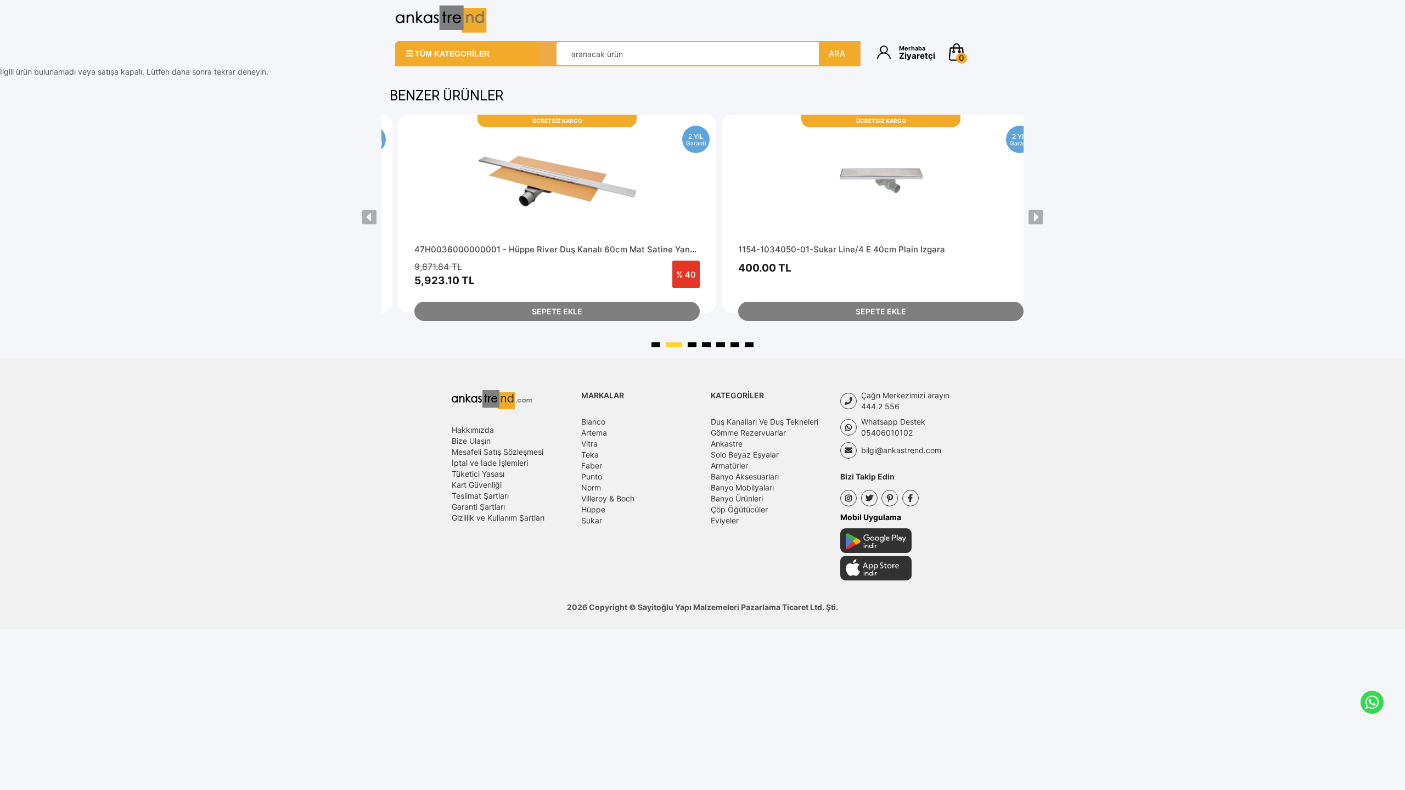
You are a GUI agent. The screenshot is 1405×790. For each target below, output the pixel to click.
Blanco (593, 421)
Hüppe (593, 509)
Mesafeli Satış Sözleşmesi (497, 451)
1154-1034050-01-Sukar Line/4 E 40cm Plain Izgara (517, 249)
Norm (591, 487)
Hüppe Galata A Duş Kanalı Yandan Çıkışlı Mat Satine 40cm (856, 249)
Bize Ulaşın (471, 440)
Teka (590, 454)
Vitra (589, 443)
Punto (591, 476)
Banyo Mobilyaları (742, 487)
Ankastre (727, 443)
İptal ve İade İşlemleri (490, 462)
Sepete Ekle (557, 311)
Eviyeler (725, 520)
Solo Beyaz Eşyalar (745, 454)
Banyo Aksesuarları (745, 476)
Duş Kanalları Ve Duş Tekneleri (764, 421)
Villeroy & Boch (607, 498)
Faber (591, 465)
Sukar (591, 520)
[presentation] (369, 217)
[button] (978, 52)
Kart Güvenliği (477, 484)
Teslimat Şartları (480, 495)
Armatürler (729, 465)
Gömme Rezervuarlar (748, 432)
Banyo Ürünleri (737, 498)
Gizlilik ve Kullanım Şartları (498, 517)
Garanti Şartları (478, 506)
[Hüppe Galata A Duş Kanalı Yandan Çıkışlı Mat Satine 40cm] (881, 179)
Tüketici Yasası (478, 473)
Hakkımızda (473, 430)
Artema (594, 432)
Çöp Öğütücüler (739, 509)
